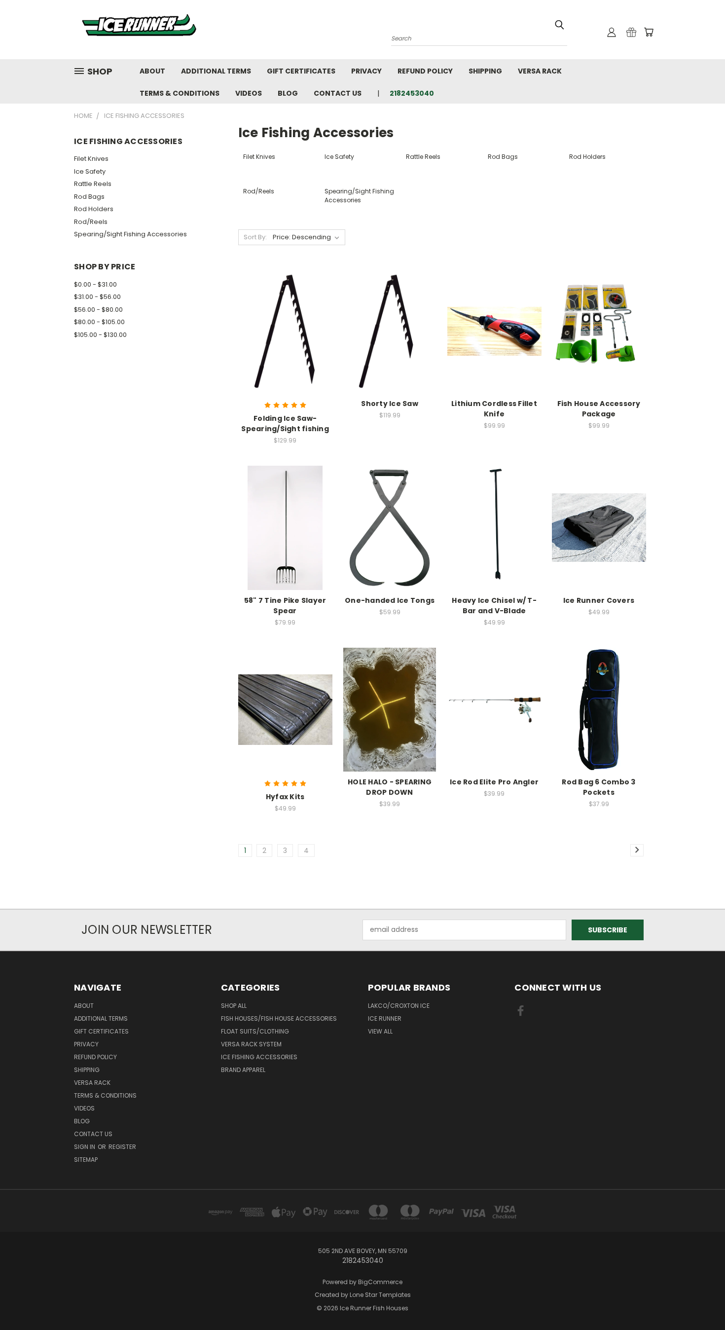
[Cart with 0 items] (648, 32)
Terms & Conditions (179, 93)
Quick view (285, 311)
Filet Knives (91, 158)
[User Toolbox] (611, 32)
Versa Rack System (251, 1044)
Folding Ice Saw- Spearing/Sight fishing (285, 423)
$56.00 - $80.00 (98, 309)
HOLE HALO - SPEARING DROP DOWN (390, 787)
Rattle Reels (92, 183)
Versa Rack (540, 71)
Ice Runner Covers (598, 600)
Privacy (366, 71)
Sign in (85, 1147)
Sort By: (255, 237)
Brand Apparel (243, 1070)
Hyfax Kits (285, 797)
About (152, 71)
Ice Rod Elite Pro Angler (494, 782)
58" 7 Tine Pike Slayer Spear (285, 605)
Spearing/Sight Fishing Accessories (130, 234)
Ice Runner (384, 1018)
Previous (699, 1299)
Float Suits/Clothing (255, 1031)
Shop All (234, 1005)
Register (122, 1147)
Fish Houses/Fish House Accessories (279, 1018)
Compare (281, 330)
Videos (248, 93)
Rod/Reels (91, 221)
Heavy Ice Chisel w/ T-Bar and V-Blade (494, 605)
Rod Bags (89, 196)
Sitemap (86, 1159)
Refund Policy (425, 71)
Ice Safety (90, 171)
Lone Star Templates (380, 1295)
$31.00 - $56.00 (97, 296)
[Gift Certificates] (631, 32)
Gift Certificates (301, 71)
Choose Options (599, 545)
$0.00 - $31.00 (95, 284)
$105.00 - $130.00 (100, 334)
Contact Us (338, 93)
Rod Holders (93, 209)
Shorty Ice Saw (389, 403)
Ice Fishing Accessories (259, 1057)
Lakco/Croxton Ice (399, 1005)
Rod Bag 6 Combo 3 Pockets (598, 787)
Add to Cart (285, 348)
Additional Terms (216, 71)
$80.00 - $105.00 (99, 322)
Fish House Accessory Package (599, 409)
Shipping (485, 71)
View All (380, 1031)
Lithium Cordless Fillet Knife (494, 409)
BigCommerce (380, 1282)
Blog (288, 93)
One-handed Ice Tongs (390, 600)
